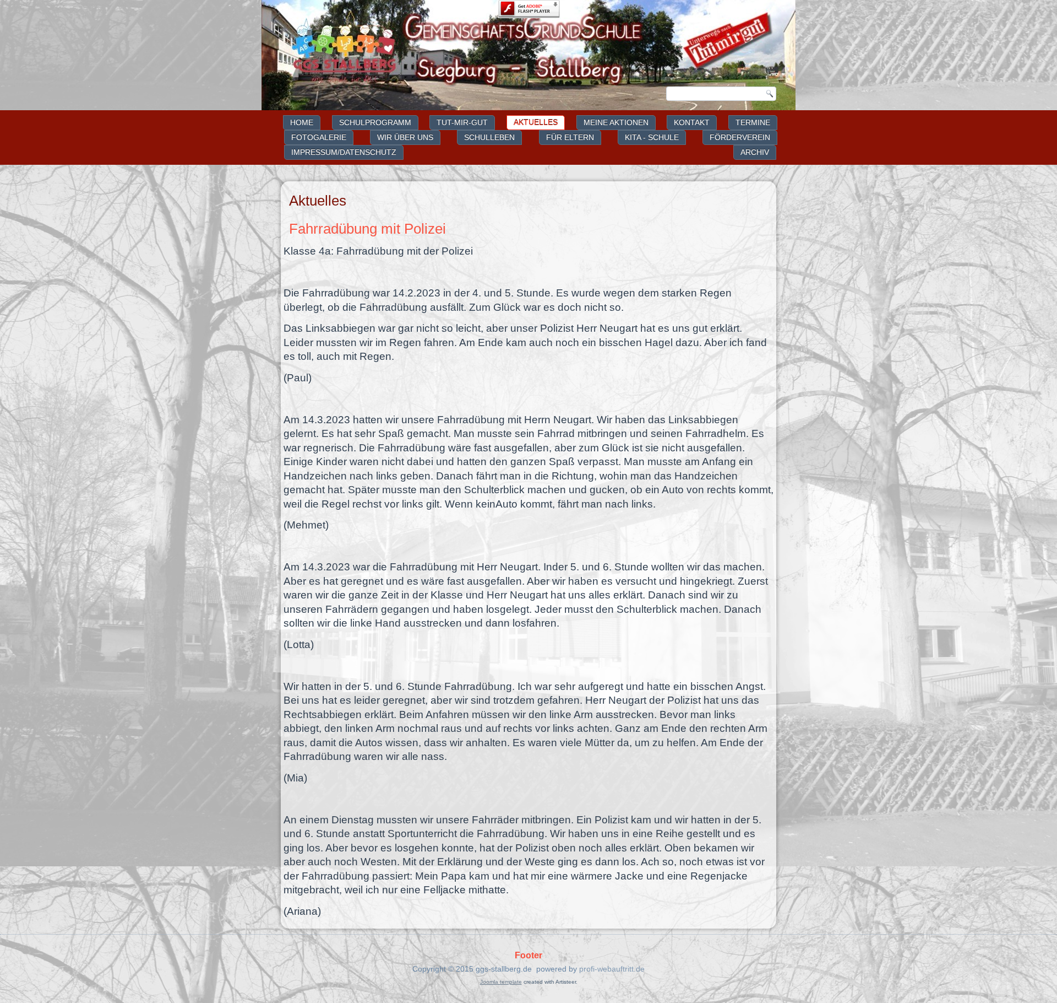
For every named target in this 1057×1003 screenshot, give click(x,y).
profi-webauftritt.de (612, 968)
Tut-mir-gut (462, 122)
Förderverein (740, 137)
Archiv (754, 152)
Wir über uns (405, 137)
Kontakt (692, 122)
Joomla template (501, 982)
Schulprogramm (375, 122)
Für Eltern (570, 137)
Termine (752, 122)
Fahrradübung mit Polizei (367, 228)
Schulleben (489, 137)
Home (301, 122)
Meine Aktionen (616, 122)
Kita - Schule (652, 137)
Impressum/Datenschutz (343, 152)
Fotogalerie (318, 137)
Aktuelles (536, 122)
